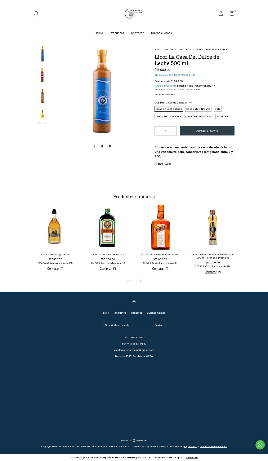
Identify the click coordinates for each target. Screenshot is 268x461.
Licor (180, 49)
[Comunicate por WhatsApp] (260, 445)
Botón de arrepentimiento (213, 446)
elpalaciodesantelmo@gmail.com (134, 350)
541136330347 (134, 337)
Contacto (137, 33)
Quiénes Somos (161, 33)
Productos (117, 33)
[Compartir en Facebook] (94, 146)
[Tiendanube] (134, 441)
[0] (230, 14)
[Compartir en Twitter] (102, 146)
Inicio (99, 33)
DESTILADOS (169, 49)
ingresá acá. (190, 446)
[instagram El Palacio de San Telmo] (134, 301)
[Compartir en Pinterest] (109, 146)
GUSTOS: (173, 102)
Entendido (192, 457)
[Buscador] (38, 14)
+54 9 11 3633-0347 (134, 343)
